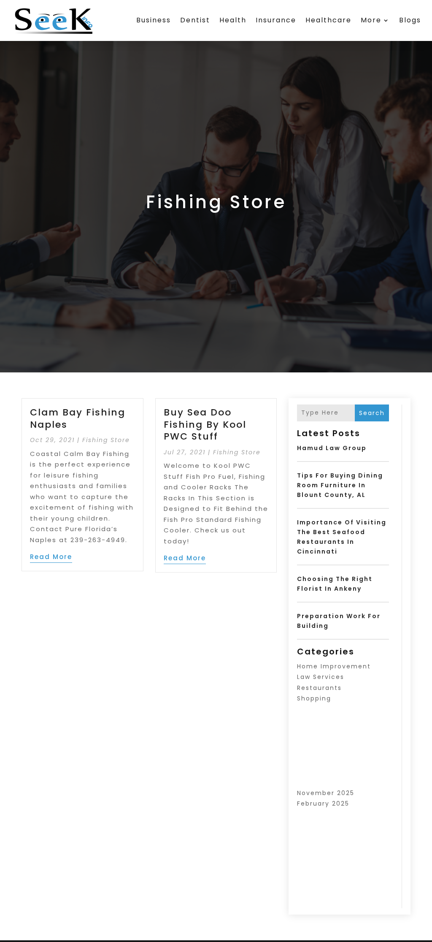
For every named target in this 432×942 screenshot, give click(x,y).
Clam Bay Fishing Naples (77, 418)
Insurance (276, 20)
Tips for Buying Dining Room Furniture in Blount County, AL (340, 485)
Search (372, 413)
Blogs (410, 20)
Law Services (320, 677)
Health (232, 20)
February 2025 (323, 803)
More (371, 20)
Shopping (314, 698)
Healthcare (328, 20)
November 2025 (325, 793)
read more (51, 556)
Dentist (195, 20)
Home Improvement (334, 666)
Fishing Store (106, 440)
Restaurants (319, 688)
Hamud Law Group (332, 448)
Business (153, 20)
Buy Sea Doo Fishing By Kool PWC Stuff (205, 424)
